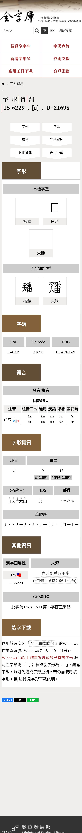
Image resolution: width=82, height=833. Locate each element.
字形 (25, 127)
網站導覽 (65, 30)
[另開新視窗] (7, 700)
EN (52, 30)
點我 (22, 679)
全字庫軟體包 (42, 643)
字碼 (56, 127)
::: (1, 2)
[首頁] (40, 16)
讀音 (25, 139)
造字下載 (56, 152)
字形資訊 (16, 84)
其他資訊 (25, 152)
